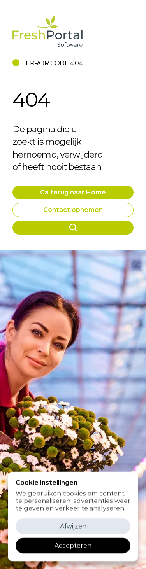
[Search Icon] (73, 228)
